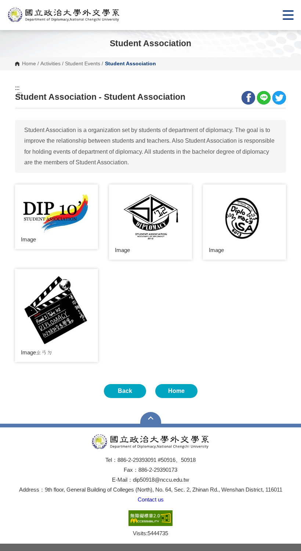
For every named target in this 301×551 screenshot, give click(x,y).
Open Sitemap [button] (150, 418)
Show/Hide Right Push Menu (288, 15)
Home (29, 63)
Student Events (82, 63)
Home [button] (176, 391)
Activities (50, 63)
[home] (64, 15)
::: (17, 88)
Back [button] (125, 391)
